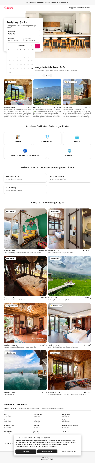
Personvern (44, 460)
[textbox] (15, 40)
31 (10, 72)
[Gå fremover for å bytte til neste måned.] (31, 45)
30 (32, 68)
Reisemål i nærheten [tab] (10, 408)
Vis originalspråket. (62, 2)
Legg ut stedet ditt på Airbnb (79, 8)
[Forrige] (43, 75)
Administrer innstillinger (69, 451)
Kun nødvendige (47, 451)
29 (28, 68)
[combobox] (23, 34)
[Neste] (50, 75)
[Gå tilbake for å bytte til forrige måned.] (10, 45)
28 (24, 68)
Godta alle (26, 451)
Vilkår (51, 460)
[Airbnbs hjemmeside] (8, 8)
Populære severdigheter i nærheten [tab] (52, 408)
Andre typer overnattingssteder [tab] (29, 408)
